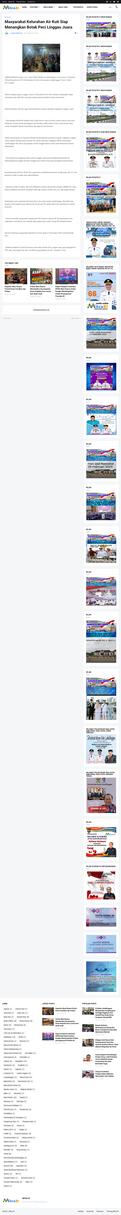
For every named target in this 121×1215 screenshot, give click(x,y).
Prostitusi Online (11, 1138)
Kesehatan (9, 1065)
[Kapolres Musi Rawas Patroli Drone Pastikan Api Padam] (16, 276)
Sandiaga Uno (10, 1146)
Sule (24, 1162)
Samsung (24, 1142)
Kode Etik (90, 1211)
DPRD (22, 1037)
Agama (8, 1009)
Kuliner (8, 1069)
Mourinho (19, 1093)
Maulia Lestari (10, 1089)
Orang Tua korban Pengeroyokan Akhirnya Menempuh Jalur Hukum (104, 1074)
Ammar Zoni (21, 1009)
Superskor (21, 1166)
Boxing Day (20, 1025)
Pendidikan (9, 1113)
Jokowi (8, 1061)
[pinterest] (118, 2)
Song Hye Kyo (22, 1150)
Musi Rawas (10, 1097)
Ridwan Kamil (28, 1138)
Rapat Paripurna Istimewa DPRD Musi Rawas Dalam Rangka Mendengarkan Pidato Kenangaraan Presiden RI (65, 291)
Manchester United (12, 1085)
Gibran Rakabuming (12, 1049)
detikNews (9, 1037)
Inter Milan (30, 1053)
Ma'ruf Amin (26, 1077)
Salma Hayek (10, 1142)
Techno (8, 1174)
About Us (11, 2)
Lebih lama (75, 318)
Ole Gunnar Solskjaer (13, 1105)
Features (34, 7)
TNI (18, 1174)
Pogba (23, 1130)
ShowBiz (8, 1150)
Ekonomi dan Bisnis (12, 1045)
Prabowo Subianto (23, 1134)
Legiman (19, 1069)
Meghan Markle (27, 1089)
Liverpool (8, 1073)
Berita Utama (26, 1021)
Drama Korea (10, 1041)
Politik (7, 1134)
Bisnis (7, 1025)
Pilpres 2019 (10, 1130)
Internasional (10, 1057)
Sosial (7, 1154)
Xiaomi (8, 1186)
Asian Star (22, 1013)
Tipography (78, 7)
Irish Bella (25, 1057)
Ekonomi (24, 1041)
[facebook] (107, 2)
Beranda (8, 17)
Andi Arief (9, 1013)
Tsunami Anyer (10, 1178)
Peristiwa (8, 1125)
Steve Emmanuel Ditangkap (15, 1158)
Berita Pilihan (10, 1021)
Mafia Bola (9, 1081)
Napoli (24, 1097)
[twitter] (110, 2)
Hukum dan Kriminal (13, 1053)
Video (28, 1182)
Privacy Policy (20, 2)
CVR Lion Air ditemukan (14, 1033)
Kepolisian (21, 1061)
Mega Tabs (63, 7)
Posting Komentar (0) (41, 310)
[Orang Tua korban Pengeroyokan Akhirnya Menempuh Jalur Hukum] (88, 1074)
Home (4, 2)
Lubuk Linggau (24, 1073)
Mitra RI (11, 1211)
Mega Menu (48, 7)
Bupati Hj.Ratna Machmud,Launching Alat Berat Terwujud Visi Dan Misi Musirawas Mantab (106, 1028)
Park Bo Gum (10, 1109)
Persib (20, 1125)
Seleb (23, 1146)
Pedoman (100, 1211)
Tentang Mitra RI (112, 1211)
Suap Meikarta (10, 1162)
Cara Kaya (9, 1029)
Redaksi (81, 1211)
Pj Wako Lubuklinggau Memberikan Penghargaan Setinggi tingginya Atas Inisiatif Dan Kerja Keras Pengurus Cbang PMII (105, 1012)
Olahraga (21, 1101)
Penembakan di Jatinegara (15, 1117)
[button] (111, 7)
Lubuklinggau (10, 1077)
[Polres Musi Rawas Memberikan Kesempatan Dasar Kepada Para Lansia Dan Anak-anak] (41, 276)
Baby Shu (9, 1017)
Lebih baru (7, 318)
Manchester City (25, 1081)
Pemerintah (25, 1109)
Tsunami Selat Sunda (13, 1182)
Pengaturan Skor (11, 1121)
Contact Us (31, 2)
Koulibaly (23, 1065)
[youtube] (114, 2)
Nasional (8, 1101)
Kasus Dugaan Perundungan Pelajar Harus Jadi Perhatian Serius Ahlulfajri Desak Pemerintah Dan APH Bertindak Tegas (106, 1059)
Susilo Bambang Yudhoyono (15, 1170)
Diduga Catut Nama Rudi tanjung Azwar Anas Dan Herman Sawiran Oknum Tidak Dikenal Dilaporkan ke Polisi (106, 1043)
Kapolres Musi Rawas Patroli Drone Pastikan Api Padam (15, 289)
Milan (7, 1093)
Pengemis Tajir (29, 1121)
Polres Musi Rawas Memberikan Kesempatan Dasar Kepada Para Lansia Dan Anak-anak (40, 290)
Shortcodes (92, 7)
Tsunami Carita (28, 1178)
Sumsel (8, 1166)
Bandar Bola (23, 1017)
